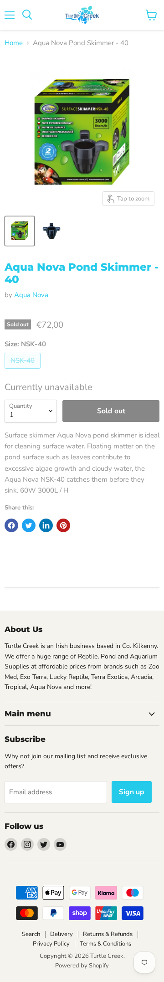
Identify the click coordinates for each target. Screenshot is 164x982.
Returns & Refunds (108, 934)
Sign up (131, 792)
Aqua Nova (31, 294)
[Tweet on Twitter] (29, 525)
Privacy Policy (51, 944)
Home (14, 43)
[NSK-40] (24, 370)
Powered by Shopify (82, 965)
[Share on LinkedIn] (46, 525)
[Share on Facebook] (11, 525)
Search (31, 934)
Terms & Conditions (105, 944)
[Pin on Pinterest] (63, 525)
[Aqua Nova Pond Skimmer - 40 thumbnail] (19, 231)
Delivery (61, 934)
